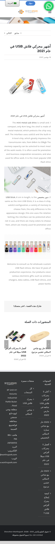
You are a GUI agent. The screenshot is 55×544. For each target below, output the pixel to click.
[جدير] (28, 10)
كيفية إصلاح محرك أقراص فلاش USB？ (46, 502)
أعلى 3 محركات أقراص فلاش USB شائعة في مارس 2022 (44, 402)
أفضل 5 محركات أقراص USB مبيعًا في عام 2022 (44, 453)
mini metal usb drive (26, 122)
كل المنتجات (28, 389)
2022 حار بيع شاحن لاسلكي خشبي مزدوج (44, 478)
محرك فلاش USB (27, 400)
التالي (9, 33)
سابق (16, 33)
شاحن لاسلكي (28, 411)
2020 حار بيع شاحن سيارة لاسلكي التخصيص (44, 429)
